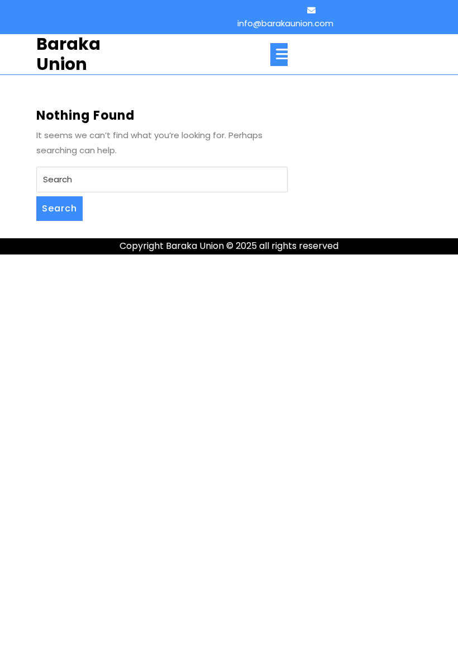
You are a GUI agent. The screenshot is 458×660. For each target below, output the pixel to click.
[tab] (279, 54)
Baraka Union (68, 54)
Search (59, 208)
